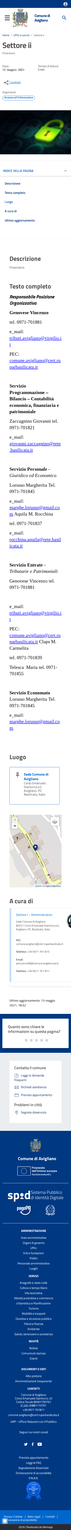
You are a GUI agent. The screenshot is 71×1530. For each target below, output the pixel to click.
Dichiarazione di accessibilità (33, 1473)
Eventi (33, 1358)
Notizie (33, 1348)
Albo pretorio (34, 1376)
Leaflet (38, 885)
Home (5, 35)
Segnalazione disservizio (33, 1468)
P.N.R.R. (33, 1478)
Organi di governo (34, 1243)
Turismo (34, 1308)
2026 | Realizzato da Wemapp (36, 1527)
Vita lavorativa (33, 1293)
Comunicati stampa (33, 1353)
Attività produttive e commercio (33, 1298)
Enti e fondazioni (33, 1253)
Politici (34, 1258)
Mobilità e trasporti (33, 1313)
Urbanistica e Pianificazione (33, 1303)
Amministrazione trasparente (33, 1381)
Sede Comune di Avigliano (36, 776)
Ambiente (33, 1329)
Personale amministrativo (34, 1263)
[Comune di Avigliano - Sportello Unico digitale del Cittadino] (20, 17)
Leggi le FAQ (33, 1462)
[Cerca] (64, 17)
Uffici (33, 1248)
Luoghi (33, 1268)
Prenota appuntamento (33, 1457)
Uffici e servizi (21, 35)
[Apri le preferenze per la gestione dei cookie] (7, 1523)
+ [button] (15, 819)
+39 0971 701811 (33, 1409)
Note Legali (34, 1516)
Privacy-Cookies (13, 1516)
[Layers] (54, 821)
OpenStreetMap (53, 885)
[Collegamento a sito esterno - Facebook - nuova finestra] (32, 1444)
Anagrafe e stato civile (33, 1282)
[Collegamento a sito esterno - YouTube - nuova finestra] (39, 1444)
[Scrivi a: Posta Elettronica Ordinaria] (33, 1418)
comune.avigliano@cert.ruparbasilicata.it (33, 1415)
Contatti (33, 1388)
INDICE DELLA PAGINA (18, 170)
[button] (65, 4)
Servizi (33, 1276)
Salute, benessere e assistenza (33, 1334)
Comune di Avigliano (42, 18)
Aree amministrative (33, 1237)
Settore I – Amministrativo (34, 914)
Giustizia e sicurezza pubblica (34, 1318)
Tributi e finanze (33, 1324)
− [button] (15, 825)
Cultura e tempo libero (33, 1288)
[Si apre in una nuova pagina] (33, 1491)
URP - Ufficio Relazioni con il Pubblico (33, 1421)
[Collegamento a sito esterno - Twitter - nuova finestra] (25, 1444)
